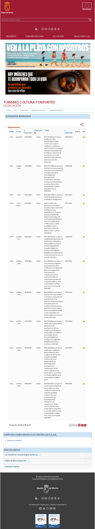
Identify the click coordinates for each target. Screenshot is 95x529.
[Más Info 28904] (84, 166)
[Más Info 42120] (84, 292)
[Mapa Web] (43, 508)
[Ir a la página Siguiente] (82, 425)
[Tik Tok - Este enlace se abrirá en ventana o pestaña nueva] (58, 29)
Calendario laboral (12, 467)
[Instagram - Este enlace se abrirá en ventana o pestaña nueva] (52, 29)
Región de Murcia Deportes (16, 461)
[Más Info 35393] (84, 237)
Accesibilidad (34, 504)
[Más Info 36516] (84, 137)
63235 (11, 261)
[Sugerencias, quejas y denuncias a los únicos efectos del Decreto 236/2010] (50, 508)
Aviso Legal (45, 504)
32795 (11, 195)
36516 (11, 137)
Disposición (38, 130)
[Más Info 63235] (84, 261)
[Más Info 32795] (84, 195)
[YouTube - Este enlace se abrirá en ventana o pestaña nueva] (45, 29)
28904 (11, 166)
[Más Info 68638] (84, 348)
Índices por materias (56, 110)
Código (11, 131)
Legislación (24, 110)
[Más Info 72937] (84, 383)
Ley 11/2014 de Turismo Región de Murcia (21, 455)
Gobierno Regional (34, 36)
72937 (11, 383)
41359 (11, 321)
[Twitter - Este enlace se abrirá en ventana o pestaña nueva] (49, 29)
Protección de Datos (58, 504)
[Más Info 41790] (84, 203)
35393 (11, 237)
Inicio (9, 110)
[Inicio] (7, 7)
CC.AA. (18, 131)
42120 (11, 292)
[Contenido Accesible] (38, 29)
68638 (11, 348)
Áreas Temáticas (82, 36)
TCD (15, 110)
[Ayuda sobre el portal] (47, 508)
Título (47, 130)
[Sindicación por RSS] (54, 508)
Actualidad (58, 36)
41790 (11, 203)
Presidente (11, 36)
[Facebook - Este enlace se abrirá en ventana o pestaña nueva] (55, 29)
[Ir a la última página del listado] (85, 425)
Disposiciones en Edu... (39, 110)
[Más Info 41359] (84, 321)
